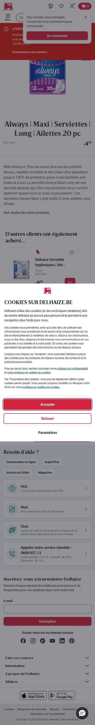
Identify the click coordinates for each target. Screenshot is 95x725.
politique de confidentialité (72, 368)
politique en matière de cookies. (41, 387)
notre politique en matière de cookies (29, 372)
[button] (82, 713)
